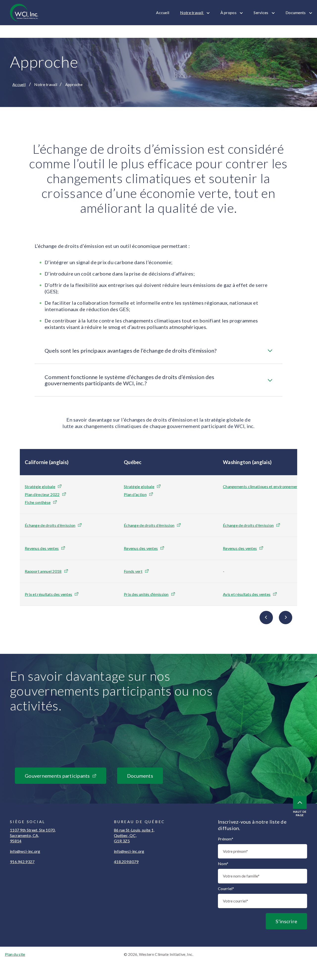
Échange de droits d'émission (248, 525)
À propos (229, 12)
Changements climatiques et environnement (261, 486)
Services (261, 12)
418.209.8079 (126, 861)
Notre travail (192, 12)
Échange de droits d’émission (50, 525)
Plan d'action (135, 494)
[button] (158, 351)
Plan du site (15, 954)
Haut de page (299, 813)
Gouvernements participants (57, 776)
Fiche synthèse (38, 502)
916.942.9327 (22, 861)
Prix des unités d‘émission (146, 594)
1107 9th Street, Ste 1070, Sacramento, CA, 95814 (33, 835)
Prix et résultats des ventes (48, 594)
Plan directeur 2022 (42, 494)
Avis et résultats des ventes (246, 594)
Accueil (162, 12)
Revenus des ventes (42, 548)
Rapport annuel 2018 (43, 571)
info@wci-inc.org (25, 851)
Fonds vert (133, 571)
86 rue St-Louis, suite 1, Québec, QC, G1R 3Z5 (134, 835)
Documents (296, 12)
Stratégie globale (40, 486)
